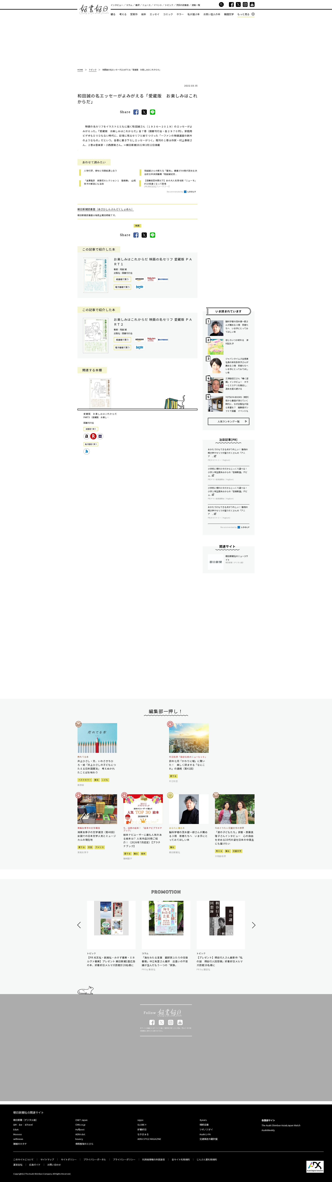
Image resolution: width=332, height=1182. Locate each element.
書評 (137, 4)
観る (113, 14)
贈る (136, 853)
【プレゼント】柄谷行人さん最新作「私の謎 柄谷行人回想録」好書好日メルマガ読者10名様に (220, 961)
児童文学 (237, 851)
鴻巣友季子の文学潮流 (88, 828)
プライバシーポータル (95, 1159)
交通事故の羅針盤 (209, 1139)
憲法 (96, 779)
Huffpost (79, 1129)
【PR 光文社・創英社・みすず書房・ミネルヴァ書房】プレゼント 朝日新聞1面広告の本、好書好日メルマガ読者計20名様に (111, 961)
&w (20, 1124)
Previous (79, 925)
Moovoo (17, 1134)
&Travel (29, 1124)
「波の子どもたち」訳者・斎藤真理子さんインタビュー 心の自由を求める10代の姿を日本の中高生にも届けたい (234, 837)
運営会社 (17, 1164)
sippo (140, 1120)
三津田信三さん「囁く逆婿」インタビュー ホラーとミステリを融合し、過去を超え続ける (236, 383)
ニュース (146, 4)
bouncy (79, 1139)
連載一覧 (196, 4)
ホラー (180, 14)
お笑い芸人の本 (211, 14)
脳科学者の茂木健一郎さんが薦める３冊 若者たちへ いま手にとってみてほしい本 (236, 326)
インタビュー (117, 4)
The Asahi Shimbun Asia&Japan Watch (281, 1125)
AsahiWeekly (268, 1130)
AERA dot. (80, 1134)
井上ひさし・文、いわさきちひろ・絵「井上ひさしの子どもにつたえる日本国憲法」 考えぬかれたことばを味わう (96, 766)
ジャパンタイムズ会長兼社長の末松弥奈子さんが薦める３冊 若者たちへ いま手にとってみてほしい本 (237, 365)
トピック (169, 4)
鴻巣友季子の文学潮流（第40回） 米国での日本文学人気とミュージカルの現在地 (97, 835)
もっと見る (243, 14)
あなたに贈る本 (177, 828)
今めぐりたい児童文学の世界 (229, 828)
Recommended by (175, 191)
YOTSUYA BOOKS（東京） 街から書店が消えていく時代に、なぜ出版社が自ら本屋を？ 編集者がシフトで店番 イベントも (237, 403)
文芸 (90, 847)
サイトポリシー (69, 1159)
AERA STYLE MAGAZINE (149, 1139)
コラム (129, 4)
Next (253, 925)
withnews (18, 1139)
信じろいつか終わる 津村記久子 (236, 342)
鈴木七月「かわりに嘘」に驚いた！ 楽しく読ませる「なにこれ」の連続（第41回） (187, 764)
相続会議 (204, 1124)
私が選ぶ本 (194, 14)
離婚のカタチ (20, 1143)
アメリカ (99, 847)
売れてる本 (83, 757)
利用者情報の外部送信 (153, 1159)
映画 (137, 225)
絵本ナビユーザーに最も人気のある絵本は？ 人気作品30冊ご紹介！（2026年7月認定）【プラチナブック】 (142, 840)
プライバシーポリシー (124, 1159)
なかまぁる (143, 1134)
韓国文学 (229, 14)
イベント (158, 4)
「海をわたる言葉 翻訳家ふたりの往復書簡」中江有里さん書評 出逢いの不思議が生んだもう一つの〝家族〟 (165, 961)
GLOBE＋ (142, 1124)
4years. (203, 1120)
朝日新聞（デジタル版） (25, 1120)
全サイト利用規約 (181, 1159)
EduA (16, 1129)
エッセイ (154, 14)
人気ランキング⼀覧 (228, 421)
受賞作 (133, 14)
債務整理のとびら (84, 1143)
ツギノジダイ (206, 1129)
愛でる (173, 776)
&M (15, 1124)
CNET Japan (81, 1120)
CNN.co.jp (80, 1124)
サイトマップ (47, 1159)
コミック (168, 14)
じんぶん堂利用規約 (207, 1159)
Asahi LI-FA (205, 1134)
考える (123, 14)
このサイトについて (23, 1159)
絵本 (143, 14)
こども (105, 779)
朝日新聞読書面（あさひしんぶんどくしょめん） (105, 209)
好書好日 (94, 9)
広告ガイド (34, 1164)
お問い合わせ (54, 1164)
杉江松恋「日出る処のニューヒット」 (188, 757)
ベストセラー (85, 779)
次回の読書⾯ (182, 4)
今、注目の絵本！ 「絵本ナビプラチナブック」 (142, 829)
